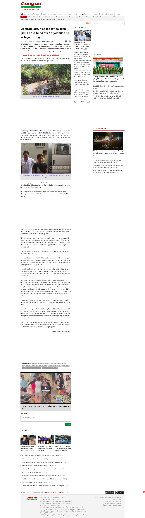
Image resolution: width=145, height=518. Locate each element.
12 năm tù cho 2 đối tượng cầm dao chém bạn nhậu (45, 448)
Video (118, 14)
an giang (55, 363)
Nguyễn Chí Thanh (28, 366)
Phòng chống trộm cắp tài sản (108, 16)
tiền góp (30, 368)
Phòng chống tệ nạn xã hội (28, 19)
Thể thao (78, 14)
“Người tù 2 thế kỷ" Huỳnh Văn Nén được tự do (36, 465)
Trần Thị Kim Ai (52, 368)
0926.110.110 (55, 492)
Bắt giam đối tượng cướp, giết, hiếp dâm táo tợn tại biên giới (40, 55)
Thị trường (62, 14)
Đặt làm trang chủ (30, 492)
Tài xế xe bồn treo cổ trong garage (32, 472)
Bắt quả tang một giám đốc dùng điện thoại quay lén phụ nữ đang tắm (43, 485)
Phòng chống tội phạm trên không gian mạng (41, 16)
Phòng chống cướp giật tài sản (46, 19)
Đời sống (70, 14)
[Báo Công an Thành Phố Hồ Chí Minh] (22, 13)
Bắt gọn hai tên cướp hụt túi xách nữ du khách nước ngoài (27, 449)
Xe (114, 14)
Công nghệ (109, 14)
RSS (89, 23)
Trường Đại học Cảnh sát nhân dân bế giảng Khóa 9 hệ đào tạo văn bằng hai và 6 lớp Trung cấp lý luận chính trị (108, 79)
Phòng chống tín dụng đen (76, 16)
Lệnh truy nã (60, 19)
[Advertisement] (86, 6)
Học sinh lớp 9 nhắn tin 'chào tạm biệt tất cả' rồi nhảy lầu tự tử (63, 448)
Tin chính (27, 14)
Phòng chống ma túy (62, 16)
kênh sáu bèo (33, 363)
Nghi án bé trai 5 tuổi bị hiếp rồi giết (32, 459)
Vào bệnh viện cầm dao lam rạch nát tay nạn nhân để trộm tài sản (42, 479)
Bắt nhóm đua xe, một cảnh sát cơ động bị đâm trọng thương (41, 469)
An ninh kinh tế (52, 14)
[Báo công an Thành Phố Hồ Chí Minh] (31, 5)
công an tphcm (52, 366)
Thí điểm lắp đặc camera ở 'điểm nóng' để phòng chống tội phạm (41, 475)
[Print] (70, 41)
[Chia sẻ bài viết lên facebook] (66, 41)
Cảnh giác (96, 16)
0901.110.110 (64, 492)
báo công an (43, 366)
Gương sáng (93, 14)
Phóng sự (88, 16)
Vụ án (33, 14)
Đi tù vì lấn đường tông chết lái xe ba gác (34, 482)
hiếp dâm (41, 363)
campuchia (37, 368)
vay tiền (44, 368)
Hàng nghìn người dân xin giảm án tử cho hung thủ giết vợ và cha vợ (43, 462)
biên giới (61, 366)
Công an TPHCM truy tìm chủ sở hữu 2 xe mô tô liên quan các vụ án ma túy (82, 74)
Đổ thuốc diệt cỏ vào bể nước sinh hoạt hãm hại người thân (40, 455)
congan (36, 366)
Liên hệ (40, 492)
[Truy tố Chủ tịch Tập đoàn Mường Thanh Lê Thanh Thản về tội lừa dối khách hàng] (82, 35)
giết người (48, 363)
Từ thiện (101, 14)
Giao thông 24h (41, 14)
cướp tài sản (63, 363)
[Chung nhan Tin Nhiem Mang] (112, 505)
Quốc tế (84, 14)
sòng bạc (24, 368)
